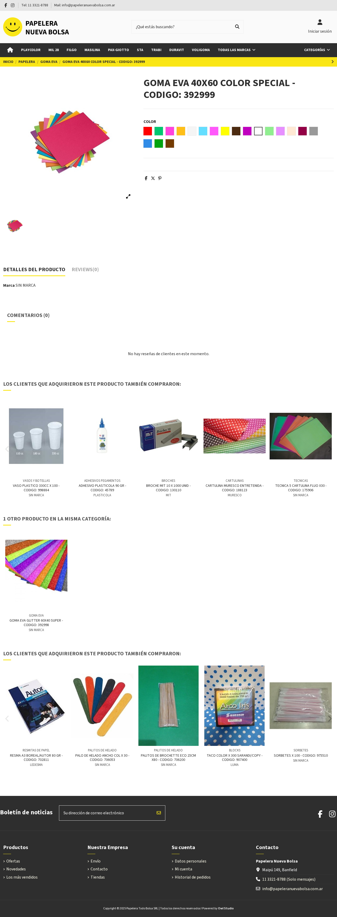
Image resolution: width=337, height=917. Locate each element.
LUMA (235, 764)
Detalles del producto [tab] (34, 269)
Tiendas (98, 877)
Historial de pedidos (193, 877)
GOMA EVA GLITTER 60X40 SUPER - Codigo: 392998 (36, 623)
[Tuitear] (153, 178)
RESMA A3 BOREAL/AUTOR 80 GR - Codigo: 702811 (36, 758)
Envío (96, 861)
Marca (9, 285)
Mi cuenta (183, 869)
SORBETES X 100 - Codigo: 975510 (301, 755)
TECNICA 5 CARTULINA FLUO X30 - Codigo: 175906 (300, 488)
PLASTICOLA (102, 495)
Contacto (99, 869)
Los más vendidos (22, 877)
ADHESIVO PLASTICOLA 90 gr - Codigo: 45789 (102, 488)
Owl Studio (226, 908)
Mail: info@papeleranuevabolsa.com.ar (84, 5)
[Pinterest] (159, 178)
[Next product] (332, 62)
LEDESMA (36, 764)
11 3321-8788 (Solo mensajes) (288, 879)
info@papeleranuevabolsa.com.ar (292, 889)
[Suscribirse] (158, 813)
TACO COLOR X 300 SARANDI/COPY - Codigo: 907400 (234, 758)
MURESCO (235, 495)
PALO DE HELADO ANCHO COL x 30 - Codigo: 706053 (102, 758)
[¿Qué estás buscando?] (237, 27)
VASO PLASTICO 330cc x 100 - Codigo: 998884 (36, 488)
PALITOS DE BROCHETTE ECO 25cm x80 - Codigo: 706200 (168, 758)
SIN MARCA (26, 285)
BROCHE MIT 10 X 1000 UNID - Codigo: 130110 (168, 488)
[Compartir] (146, 178)
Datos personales (190, 861)
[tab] (85, 270)
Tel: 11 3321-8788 (35, 5)
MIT (168, 495)
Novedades (16, 869)
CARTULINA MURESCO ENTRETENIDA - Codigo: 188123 (235, 488)
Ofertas (13, 861)
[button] (317, 50)
